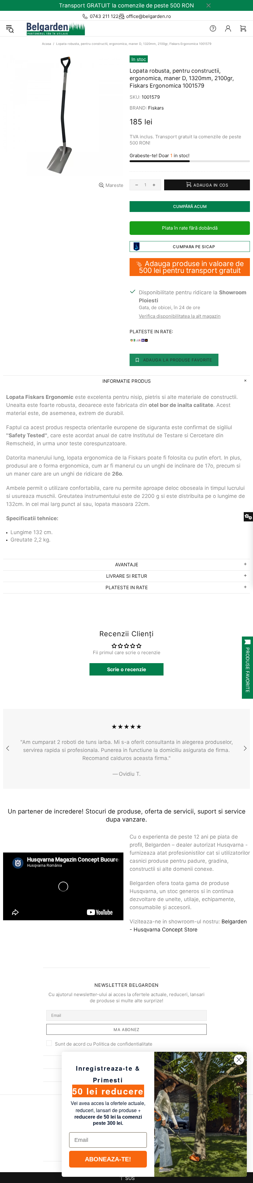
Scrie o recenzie (126, 669)
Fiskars (156, 108)
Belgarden (54, 28)
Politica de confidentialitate (122, 1044)
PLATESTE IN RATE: (151, 332)
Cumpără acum (190, 206)
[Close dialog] (239, 1059)
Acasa (46, 43)
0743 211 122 (104, 16)
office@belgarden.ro (148, 16)
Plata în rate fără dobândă (190, 228)
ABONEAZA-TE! (108, 1159)
